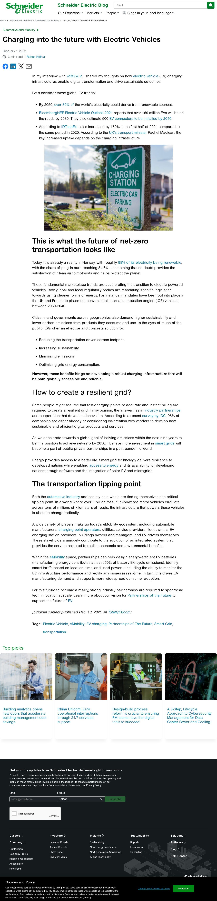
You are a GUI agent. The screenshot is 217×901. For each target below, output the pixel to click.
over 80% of (64, 104)
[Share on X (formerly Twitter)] (21, 67)
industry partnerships (162, 410)
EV (70, 601)
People (110, 13)
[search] (210, 5)
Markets (92, 13)
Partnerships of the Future (149, 595)
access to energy (103, 465)
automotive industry (63, 497)
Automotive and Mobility (47, 20)
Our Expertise (69, 13)
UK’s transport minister (128, 132)
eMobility (57, 557)
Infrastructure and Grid (20, 20)
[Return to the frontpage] (24, 8)
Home (3, 20)
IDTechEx (69, 127)
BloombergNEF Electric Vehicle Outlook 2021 (76, 113)
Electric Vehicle (55, 624)
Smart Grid (163, 624)
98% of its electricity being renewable (149, 262)
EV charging (96, 624)
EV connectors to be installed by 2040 (140, 118)
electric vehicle (145, 76)
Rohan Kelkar (36, 56)
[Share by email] (29, 67)
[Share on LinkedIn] (13, 67)
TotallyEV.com (119, 612)
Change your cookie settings (154, 888)
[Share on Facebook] (5, 67)
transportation (54, 632)
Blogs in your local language (149, 13)
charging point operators (79, 529)
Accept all (183, 888)
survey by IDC (154, 416)
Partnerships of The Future (130, 624)
